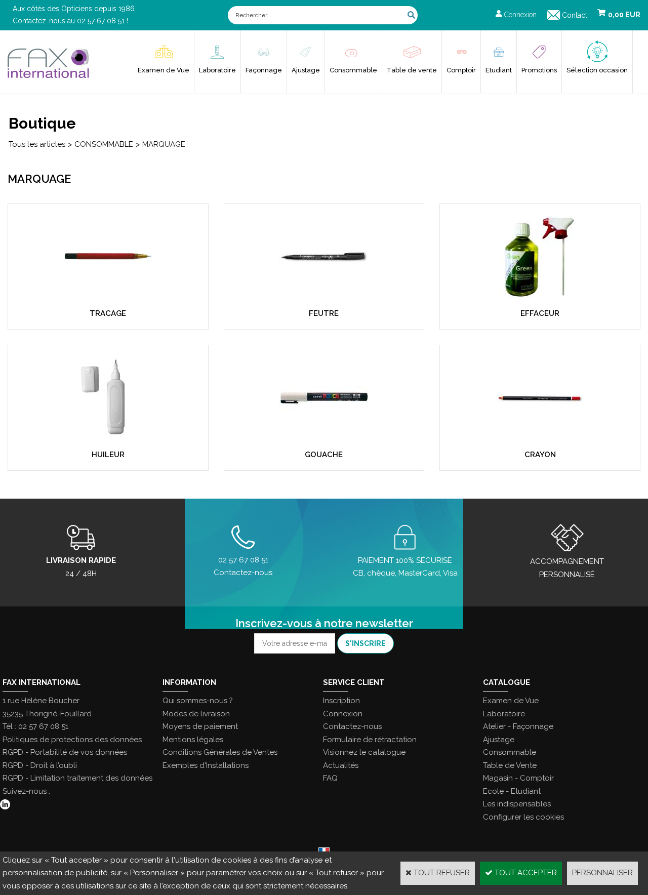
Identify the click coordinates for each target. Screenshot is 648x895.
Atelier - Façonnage (518, 726)
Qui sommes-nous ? (198, 700)
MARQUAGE (163, 144)
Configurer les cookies (523, 817)
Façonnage (264, 70)
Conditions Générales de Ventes (220, 752)
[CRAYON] (540, 439)
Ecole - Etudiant (512, 791)
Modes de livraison (196, 713)
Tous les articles (37, 144)
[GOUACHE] (323, 439)
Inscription (341, 700)
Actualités (340, 765)
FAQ (330, 778)
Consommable (353, 70)
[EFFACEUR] (540, 298)
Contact (574, 15)
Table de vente (412, 70)
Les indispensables (517, 803)
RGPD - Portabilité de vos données (65, 752)
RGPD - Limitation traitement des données (77, 778)
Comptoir (461, 70)
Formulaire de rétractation (370, 739)
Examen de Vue (163, 70)
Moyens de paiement (200, 726)
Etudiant (498, 70)
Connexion (342, 713)
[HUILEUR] (108, 439)
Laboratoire (217, 70)
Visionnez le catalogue (364, 752)
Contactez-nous (352, 726)
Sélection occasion (597, 70)
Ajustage (306, 70)
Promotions (539, 70)
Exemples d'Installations (206, 765)
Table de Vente (510, 765)
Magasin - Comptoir (518, 778)
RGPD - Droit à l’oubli (40, 765)
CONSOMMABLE (103, 144)
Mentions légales (193, 739)
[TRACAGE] (108, 298)
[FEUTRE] (323, 298)
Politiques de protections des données (72, 739)
